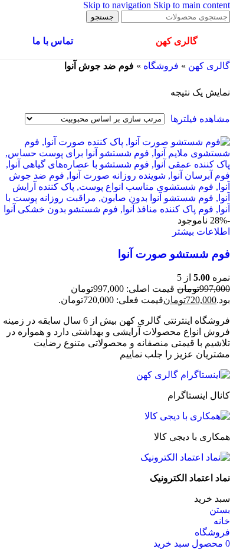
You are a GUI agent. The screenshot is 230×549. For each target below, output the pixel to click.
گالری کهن (209, 66)
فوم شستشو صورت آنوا (174, 254)
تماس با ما (52, 41)
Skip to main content (191, 5)
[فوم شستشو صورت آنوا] (115, 209)
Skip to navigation (118, 5)
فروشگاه (161, 66)
